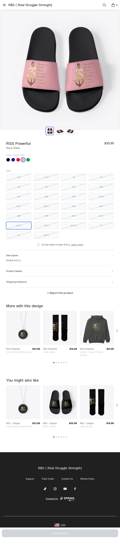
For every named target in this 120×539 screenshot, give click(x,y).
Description (12, 255)
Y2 (19, 235)
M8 (18, 215)
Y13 (19, 177)
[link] (23, 328)
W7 (18, 196)
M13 (46, 225)
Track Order (48, 478)
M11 (101, 215)
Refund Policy (87, 478)
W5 (73, 186)
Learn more (77, 244)
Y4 (101, 177)
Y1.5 (46, 177)
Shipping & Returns (16, 281)
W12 (46, 206)
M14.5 (74, 225)
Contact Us (67, 478)
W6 (101, 186)
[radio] (18, 177)
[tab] (50, 131)
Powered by (52, 498)
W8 (46, 196)
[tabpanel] (60, 70)
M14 (46, 235)
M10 (74, 215)
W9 (73, 196)
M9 (46, 215)
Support (30, 478)
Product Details (14, 271)
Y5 (19, 186)
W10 (101, 196)
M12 (19, 225)
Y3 (73, 177)
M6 (73, 206)
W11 (19, 206)
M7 (101, 206)
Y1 (101, 225)
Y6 (46, 186)
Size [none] (8, 170)
